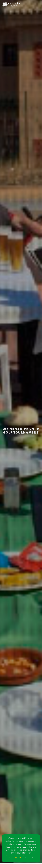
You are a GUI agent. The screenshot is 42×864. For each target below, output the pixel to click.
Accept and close (15, 857)
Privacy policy (30, 858)
